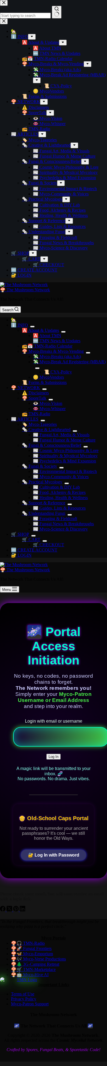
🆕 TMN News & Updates (56, 340)
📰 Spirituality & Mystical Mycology (65, 455)
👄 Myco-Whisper (49, 408)
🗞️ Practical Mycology (42, 482)
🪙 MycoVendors (48, 377)
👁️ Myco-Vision (47, 403)
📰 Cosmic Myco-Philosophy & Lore (65, 450)
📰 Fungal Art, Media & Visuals (61, 434)
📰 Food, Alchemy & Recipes (59, 492)
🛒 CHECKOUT (48, 544)
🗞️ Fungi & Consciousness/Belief (51, 445)
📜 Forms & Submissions (44, 382)
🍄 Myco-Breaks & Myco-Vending (53, 351)
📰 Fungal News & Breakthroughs (63, 523)
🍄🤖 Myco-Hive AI (30, 974)
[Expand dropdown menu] (32, 326)
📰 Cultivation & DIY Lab (56, 487)
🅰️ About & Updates (40, 330)
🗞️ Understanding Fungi (43, 513)
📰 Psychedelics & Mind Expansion (64, 461)
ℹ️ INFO (19, 325)
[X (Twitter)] (10, 910)
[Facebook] (3, 910)
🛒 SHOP (20, 534)
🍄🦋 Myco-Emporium (32, 953)
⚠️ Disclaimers (35, 393)
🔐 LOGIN (21, 555)
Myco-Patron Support (30, 1004)
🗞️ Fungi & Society (39, 466)
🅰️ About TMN (47, 335)
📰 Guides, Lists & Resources (59, 508)
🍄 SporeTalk (34, 398)
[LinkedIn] (22, 910)
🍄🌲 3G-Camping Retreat (35, 964)
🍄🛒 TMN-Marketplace (33, 969)
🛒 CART (31, 539)
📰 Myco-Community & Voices (61, 476)
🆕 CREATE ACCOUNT (34, 550)
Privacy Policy (23, 999)
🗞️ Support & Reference (43, 502)
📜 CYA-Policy (58, 372)
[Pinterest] (16, 910)
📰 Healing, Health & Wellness (60, 497)
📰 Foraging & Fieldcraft (55, 518)
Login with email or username (53, 721)
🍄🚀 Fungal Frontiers (31, 948)
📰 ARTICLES (24, 419)
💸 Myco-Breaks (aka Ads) (57, 356)
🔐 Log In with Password (53, 855)
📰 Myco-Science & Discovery (60, 529)
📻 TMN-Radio (36, 413)
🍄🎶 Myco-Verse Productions (38, 959)
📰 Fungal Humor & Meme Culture (64, 440)
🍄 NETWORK (25, 387)
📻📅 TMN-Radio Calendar (47, 346)
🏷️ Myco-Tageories (39, 424)
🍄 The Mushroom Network (25, 289)
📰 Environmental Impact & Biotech (65, 471)
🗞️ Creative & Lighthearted (46, 429)
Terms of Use (22, 994)
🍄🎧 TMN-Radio (28, 943)
